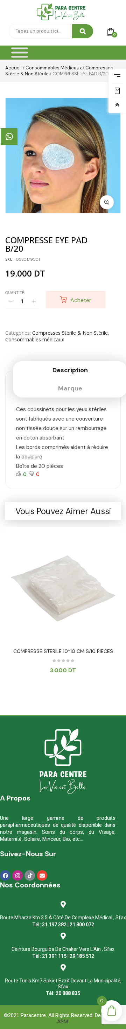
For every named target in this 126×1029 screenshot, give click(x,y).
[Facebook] (5, 875)
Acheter (80, 300)
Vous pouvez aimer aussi (63, 511)
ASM (62, 1021)
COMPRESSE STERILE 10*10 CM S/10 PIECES (63, 651)
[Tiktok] (29, 875)
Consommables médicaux (54, 68)
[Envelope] (42, 875)
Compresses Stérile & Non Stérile (70, 332)
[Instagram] (17, 875)
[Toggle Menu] (19, 53)
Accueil (13, 68)
